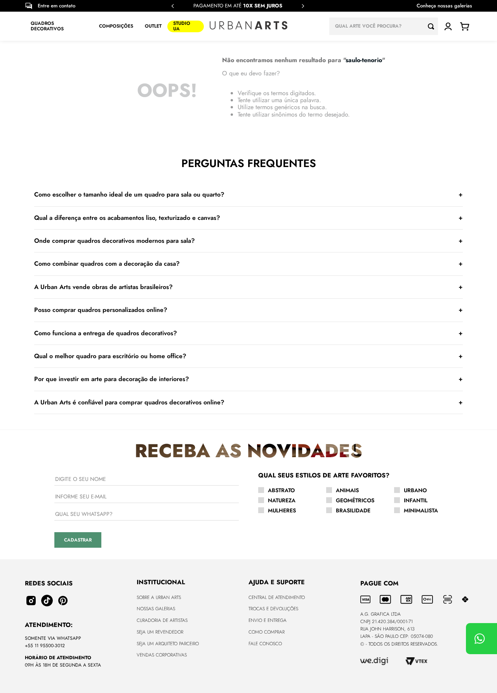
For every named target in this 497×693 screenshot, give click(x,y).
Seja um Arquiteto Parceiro (168, 643)
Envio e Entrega (267, 620)
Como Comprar (266, 632)
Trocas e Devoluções (273, 608)
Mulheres (282, 510)
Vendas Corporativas (162, 654)
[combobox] (383, 26)
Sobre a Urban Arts (159, 597)
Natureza (281, 500)
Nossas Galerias (156, 608)
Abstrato (281, 490)
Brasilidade (353, 510)
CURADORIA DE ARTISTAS (162, 620)
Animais (347, 490)
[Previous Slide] (173, 6)
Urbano (415, 490)
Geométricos (355, 500)
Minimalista (421, 510)
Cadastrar (78, 539)
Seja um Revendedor (160, 632)
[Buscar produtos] (433, 26)
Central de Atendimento (276, 597)
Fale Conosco (265, 643)
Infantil (415, 500)
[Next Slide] (303, 6)
